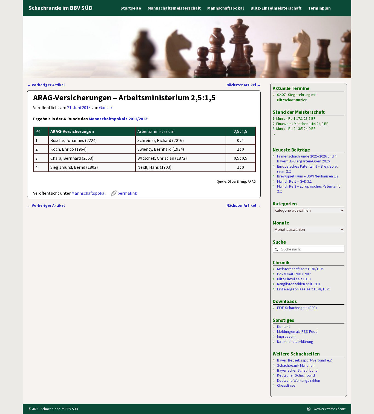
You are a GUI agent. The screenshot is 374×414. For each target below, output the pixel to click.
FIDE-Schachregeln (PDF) (297, 307)
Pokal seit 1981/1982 (294, 274)
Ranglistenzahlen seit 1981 (299, 283)
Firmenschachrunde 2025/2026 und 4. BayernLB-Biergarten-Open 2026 (307, 159)
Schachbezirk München (296, 365)
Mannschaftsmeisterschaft (174, 8)
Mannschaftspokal (225, 8)
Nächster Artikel (243, 84)
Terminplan (319, 8)
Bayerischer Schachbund (297, 370)
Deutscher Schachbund (296, 375)
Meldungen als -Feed (297, 331)
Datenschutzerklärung (295, 341)
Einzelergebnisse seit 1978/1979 (303, 289)
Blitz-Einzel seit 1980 (293, 278)
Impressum (286, 336)
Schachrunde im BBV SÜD (60, 7)
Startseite (130, 8)
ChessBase (286, 385)
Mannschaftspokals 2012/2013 (118, 118)
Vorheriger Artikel (46, 84)
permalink (127, 193)
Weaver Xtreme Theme (329, 409)
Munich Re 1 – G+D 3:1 (294, 181)
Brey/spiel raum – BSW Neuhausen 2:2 (307, 176)
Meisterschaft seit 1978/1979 (300, 268)
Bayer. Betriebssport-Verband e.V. (304, 360)
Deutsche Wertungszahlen (298, 380)
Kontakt (283, 326)
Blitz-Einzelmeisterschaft (276, 8)
